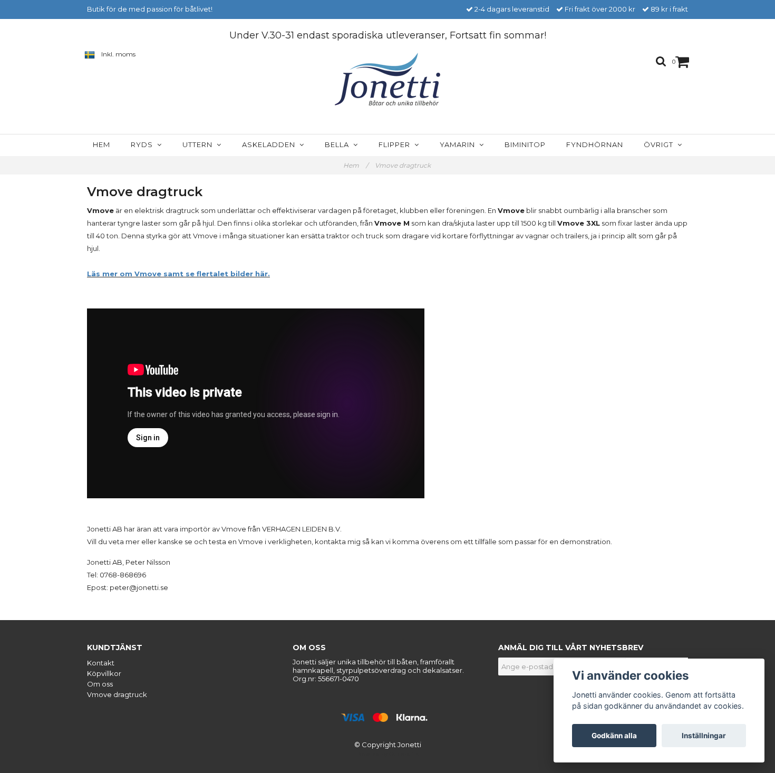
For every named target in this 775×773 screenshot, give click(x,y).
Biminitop (525, 144)
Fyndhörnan (594, 144)
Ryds (144, 144)
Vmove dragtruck (403, 165)
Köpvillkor (104, 673)
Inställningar (704, 735)
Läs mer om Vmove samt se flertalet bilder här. (178, 273)
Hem (101, 144)
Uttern (199, 144)
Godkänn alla (614, 735)
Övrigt (660, 144)
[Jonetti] (387, 79)
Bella (339, 144)
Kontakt (100, 663)
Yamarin (459, 144)
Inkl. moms (118, 54)
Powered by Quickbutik (387, 753)
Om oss (100, 684)
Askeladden (270, 144)
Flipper (396, 144)
